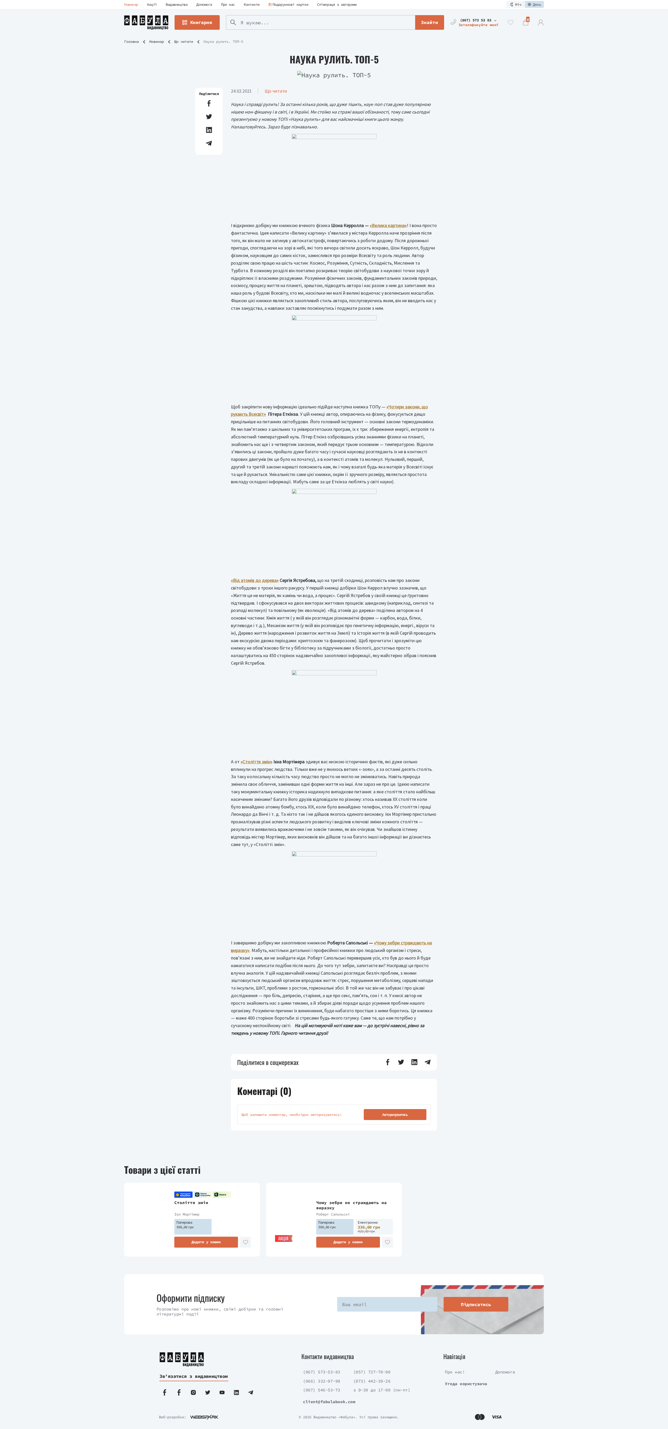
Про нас (228, 4)
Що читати (183, 41)
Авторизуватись (395, 1114)
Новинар (131, 4)
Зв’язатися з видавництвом (193, 1376)
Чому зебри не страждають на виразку (351, 1205)
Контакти (252, 4)
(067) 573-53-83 (321, 1371)
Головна (131, 41)
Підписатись (476, 1304)
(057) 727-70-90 (372, 1371)
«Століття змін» (256, 762)
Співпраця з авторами (337, 4)
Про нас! (455, 1371)
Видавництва (176, 4)
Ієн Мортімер (186, 1214)
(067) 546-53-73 (321, 1389)
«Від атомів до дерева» (255, 580)
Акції (152, 4)
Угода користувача (466, 1383)
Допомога (204, 4)
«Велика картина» (388, 225)
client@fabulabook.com (329, 1401)
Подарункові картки (290, 4)
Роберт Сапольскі (333, 1214)
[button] (209, 103)
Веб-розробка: (172, 1417)
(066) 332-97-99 (321, 1381)
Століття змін (191, 1202)
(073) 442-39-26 (372, 1381)
